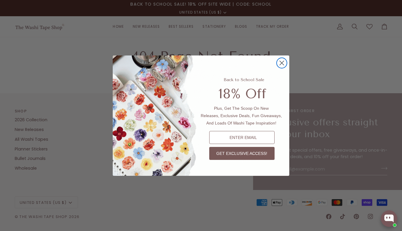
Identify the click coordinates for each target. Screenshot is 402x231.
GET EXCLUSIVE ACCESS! (241, 153)
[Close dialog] (282, 63)
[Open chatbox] (389, 218)
